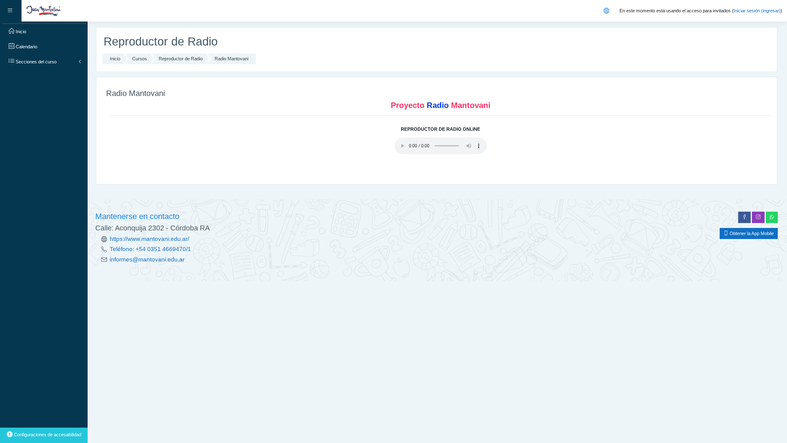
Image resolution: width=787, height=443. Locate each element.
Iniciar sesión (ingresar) (757, 10)
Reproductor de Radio (181, 58)
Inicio (115, 58)
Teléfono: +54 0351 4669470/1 (150, 249)
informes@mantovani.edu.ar (147, 259)
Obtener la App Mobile (751, 233)
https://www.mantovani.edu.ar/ (149, 239)
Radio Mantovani (231, 58)
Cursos (139, 58)
